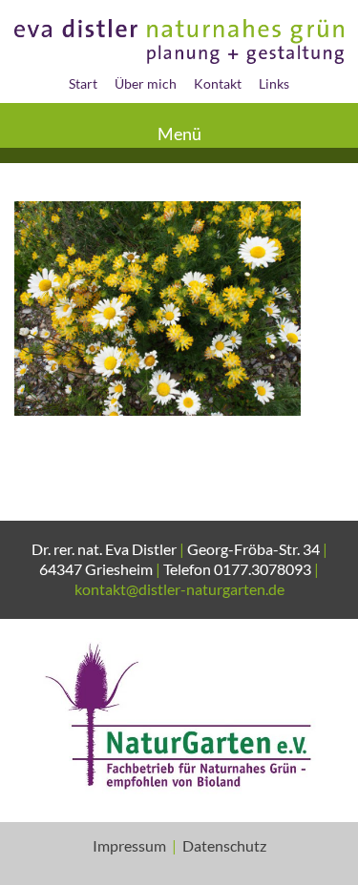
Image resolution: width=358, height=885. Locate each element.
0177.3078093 (262, 569)
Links (274, 83)
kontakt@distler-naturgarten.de (179, 589)
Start (83, 83)
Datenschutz (224, 845)
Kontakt (218, 83)
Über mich (146, 83)
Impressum (129, 845)
